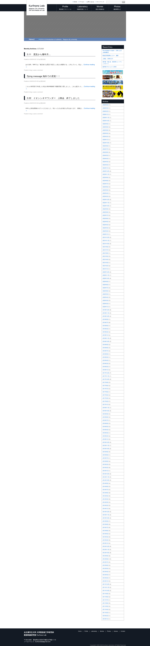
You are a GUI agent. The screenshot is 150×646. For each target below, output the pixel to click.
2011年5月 (106, 606)
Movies (102, 631)
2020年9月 (106, 281)
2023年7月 (106, 184)
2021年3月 (106, 262)
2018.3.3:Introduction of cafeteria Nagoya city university (58, 39)
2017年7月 (106, 388)
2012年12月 (106, 546)
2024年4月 (106, 158)
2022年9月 (106, 209)
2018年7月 (106, 351)
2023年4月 (106, 193)
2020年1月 (106, 306)
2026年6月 (106, 105)
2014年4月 (106, 499)
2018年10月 (106, 341)
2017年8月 (106, 385)
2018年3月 (106, 363)
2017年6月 (106, 392)
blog (30, 70)
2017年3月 (106, 398)
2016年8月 (106, 417)
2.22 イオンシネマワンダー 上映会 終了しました (53, 97)
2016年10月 (106, 411)
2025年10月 (106, 120)
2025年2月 (106, 136)
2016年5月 (106, 426)
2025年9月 (106, 124)
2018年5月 (106, 357)
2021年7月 (106, 250)
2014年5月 (106, 496)
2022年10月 (106, 206)
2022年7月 (106, 215)
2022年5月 (106, 221)
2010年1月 (106, 619)
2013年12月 (106, 511)
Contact (123, 631)
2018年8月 (106, 347)
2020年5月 (106, 294)
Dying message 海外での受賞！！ (43, 76)
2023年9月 (106, 177)
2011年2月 (106, 612)
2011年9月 (106, 593)
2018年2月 (106, 366)
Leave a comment (38, 70)
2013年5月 (106, 534)
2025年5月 (106, 133)
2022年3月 (106, 228)
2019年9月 (106, 319)
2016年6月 (106, 423)
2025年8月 (106, 127)
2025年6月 (106, 130)
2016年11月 (106, 407)
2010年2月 (106, 616)
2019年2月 (106, 332)
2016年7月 (106, 420)
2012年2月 (106, 578)
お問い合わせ (90, 2)
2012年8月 (106, 559)
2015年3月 (106, 464)
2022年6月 (106, 218)
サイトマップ (100, 2)
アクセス (81, 2)
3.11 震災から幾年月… (39, 54)
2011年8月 (106, 597)
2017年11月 (106, 376)
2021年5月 (106, 256)
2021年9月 (106, 247)
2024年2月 (106, 165)
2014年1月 (106, 508)
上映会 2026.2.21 (108, 58)
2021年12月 (106, 237)
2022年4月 (106, 225)
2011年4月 (106, 609)
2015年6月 (106, 461)
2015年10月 (106, 448)
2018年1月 (106, 370)
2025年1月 (106, 139)
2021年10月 (106, 243)
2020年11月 (106, 275)
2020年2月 (106, 303)
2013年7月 (106, 527)
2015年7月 (106, 458)
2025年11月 (106, 117)
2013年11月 (106, 515)
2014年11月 (106, 477)
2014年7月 (106, 489)
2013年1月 (106, 543)
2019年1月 (106, 335)
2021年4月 (106, 259)
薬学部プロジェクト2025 (109, 67)
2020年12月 (106, 272)
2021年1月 (106, 269)
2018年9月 (106, 344)
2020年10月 (106, 278)
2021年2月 (106, 265)
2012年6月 (106, 565)
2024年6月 (106, 152)
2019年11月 (106, 313)
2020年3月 (106, 300)
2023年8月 (106, 180)
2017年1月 (106, 404)
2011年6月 (106, 603)
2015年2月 (106, 467)
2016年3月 (106, 433)
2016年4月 (106, 429)
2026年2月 (106, 111)
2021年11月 (106, 240)
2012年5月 (106, 568)
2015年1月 (106, 470)
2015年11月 (106, 445)
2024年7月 (106, 149)
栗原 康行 (43, 59)
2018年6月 (106, 354)
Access (116, 631)
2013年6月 (106, 530)
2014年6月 (106, 493)
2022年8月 (106, 212)
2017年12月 (106, 373)
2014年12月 (106, 474)
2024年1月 (106, 168)
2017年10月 (106, 379)
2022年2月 (106, 231)
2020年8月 (106, 284)
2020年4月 (106, 297)
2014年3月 (106, 502)
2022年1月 (106, 234)
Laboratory (94, 631)
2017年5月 (106, 395)
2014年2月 (106, 505)
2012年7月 (106, 562)
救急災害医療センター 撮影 (110, 55)
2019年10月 (106, 316)
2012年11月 (106, 549)
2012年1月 (106, 581)
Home (75, 2)
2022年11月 (106, 202)
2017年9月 (106, 382)
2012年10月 (106, 552)
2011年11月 (106, 587)
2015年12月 (106, 442)
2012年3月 (106, 575)
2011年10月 (106, 590)
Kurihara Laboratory (108, 645)
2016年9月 (106, 414)
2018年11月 (106, 338)
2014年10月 (106, 480)
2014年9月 (106, 483)
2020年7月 (106, 288)
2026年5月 (106, 108)
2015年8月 (106, 455)
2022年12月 (106, 199)
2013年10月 (106, 518)
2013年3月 (106, 537)
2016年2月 (106, 436)
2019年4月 (106, 329)
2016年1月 (106, 439)
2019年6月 (106, 325)
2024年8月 (106, 146)
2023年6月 (106, 187)
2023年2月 (106, 196)
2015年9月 (106, 452)
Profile (86, 631)
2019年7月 (106, 322)
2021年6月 (106, 253)
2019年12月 (106, 310)
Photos (109, 631)
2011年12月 (106, 584)
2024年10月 (106, 143)
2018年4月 (106, 360)
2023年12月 (106, 171)
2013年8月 (106, 524)
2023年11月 (106, 174)
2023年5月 (106, 190)
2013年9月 (106, 521)
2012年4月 (106, 571)
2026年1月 (106, 114)
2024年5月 (106, 155)
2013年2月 (106, 540)
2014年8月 (106, 486)
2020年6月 (106, 291)
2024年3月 (106, 161)
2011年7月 (106, 600)
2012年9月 (106, 556)
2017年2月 (106, 401)
